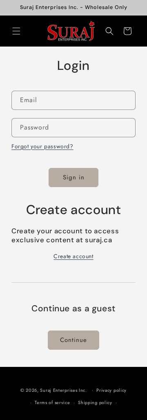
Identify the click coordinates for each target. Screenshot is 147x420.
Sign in (74, 177)
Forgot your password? (42, 146)
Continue (73, 339)
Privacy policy (111, 390)
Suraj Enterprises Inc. (63, 389)
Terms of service (52, 402)
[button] (16, 31)
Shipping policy (95, 402)
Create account (73, 256)
